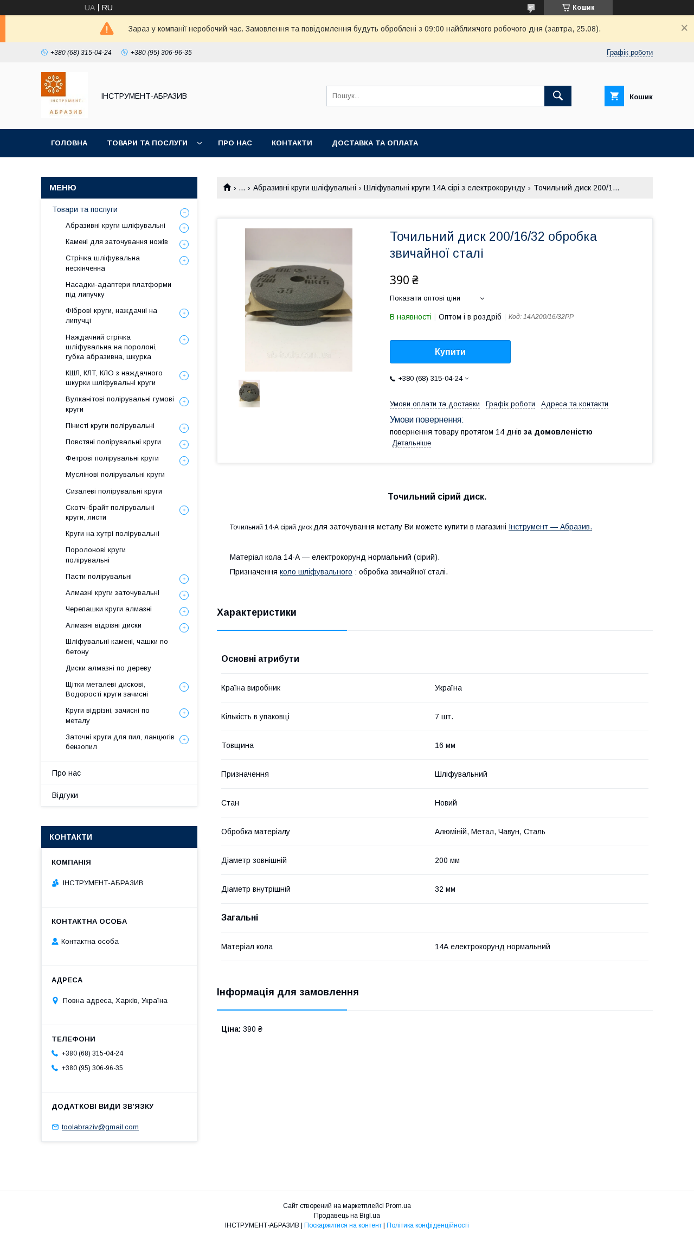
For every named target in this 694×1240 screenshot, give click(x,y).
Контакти (292, 143)
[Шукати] (557, 96)
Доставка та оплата (375, 143)
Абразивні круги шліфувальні (304, 187)
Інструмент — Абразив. (550, 526)
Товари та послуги (147, 143)
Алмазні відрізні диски (104, 625)
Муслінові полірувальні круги (115, 474)
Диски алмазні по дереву (108, 668)
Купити (450, 351)
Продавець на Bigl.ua (347, 1215)
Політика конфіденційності (428, 1225)
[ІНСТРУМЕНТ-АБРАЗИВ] (64, 115)
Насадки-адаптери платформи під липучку (118, 289)
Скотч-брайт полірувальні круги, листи (110, 512)
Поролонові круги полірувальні (96, 555)
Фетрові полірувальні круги (112, 458)
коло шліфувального (316, 571)
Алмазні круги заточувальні (112, 593)
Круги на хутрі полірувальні (112, 533)
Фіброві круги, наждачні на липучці (111, 315)
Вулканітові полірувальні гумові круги (120, 404)
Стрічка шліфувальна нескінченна (103, 263)
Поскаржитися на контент (343, 1225)
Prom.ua (398, 1206)
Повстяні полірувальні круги (113, 442)
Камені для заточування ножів (117, 242)
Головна (69, 143)
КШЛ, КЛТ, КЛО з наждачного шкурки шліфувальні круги (114, 378)
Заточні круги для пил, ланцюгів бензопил (120, 742)
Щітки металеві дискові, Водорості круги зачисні (107, 689)
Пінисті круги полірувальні (110, 425)
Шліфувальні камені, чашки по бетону (117, 646)
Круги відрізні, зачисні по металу (108, 715)
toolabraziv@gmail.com (100, 1127)
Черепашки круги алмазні (109, 609)
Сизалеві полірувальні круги (114, 491)
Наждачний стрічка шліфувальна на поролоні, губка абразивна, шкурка (111, 347)
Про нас (235, 143)
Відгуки (65, 795)
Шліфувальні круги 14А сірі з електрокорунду (444, 187)
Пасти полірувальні (99, 576)
